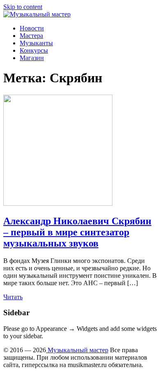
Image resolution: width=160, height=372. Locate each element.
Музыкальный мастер (77, 349)
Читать (13, 296)
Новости (32, 28)
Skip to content (22, 6)
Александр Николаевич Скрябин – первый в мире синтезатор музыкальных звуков (77, 232)
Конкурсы (34, 50)
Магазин (32, 57)
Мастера (31, 35)
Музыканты (36, 43)
